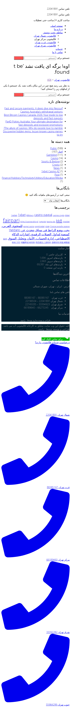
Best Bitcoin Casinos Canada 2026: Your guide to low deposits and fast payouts (33, 116)
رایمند (23, 320)
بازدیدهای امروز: (54, 257)
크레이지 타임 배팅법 (61, 242)
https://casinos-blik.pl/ (29, 221)
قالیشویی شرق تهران (45, 45)
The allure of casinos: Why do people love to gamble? (33, 128)
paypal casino (28, 226)
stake (47, 226)
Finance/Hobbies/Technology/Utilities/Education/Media (32, 178)
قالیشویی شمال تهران (45, 35)
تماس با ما (57, 52)
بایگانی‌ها (65, 200)
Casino (54, 158)
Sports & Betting (50, 161)
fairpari (11, 220)
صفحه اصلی (56, 25)
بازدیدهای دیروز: (54, 261)
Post (57, 174)
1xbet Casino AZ (50, 171)
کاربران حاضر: (55, 254)
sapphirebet (40, 226)
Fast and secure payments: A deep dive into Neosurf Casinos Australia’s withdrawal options (33, 110)
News (57, 168)
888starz (30, 215)
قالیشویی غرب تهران (45, 42)
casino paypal (43, 215)
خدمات (59, 48)
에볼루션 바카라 (28, 242)
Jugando (42, 221)
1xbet (22, 215)
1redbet (14, 215)
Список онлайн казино (60, 226)
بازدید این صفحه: (54, 267)
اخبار (60, 151)
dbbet (67, 215)
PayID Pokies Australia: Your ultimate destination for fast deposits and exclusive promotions (34, 123)
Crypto (56, 164)
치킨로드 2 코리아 (43, 242)
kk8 (59, 220)
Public (53, 148)
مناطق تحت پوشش (53, 32)
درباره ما (58, 29)
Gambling (51, 155)
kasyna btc (51, 221)
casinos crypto (58, 215)
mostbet (66, 221)
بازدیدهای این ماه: (53, 264)
